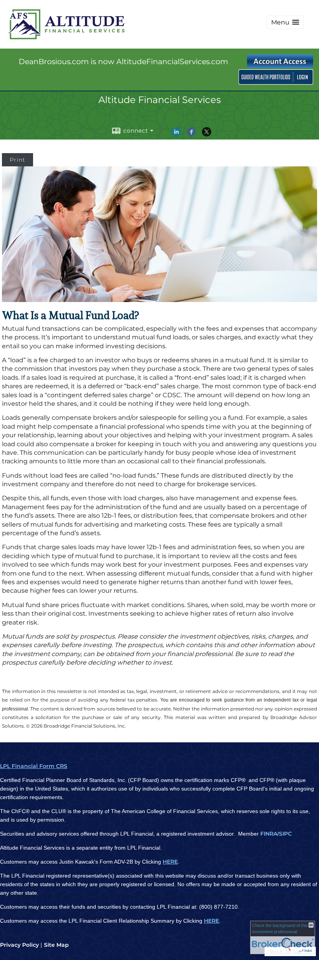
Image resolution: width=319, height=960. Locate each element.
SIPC (285, 833)
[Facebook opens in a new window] (191, 134)
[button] (285, 22)
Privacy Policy (19, 944)
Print (17, 159)
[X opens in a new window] (206, 134)
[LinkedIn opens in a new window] (176, 134)
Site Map (56, 944)
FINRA (268, 833)
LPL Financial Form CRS (33, 766)
